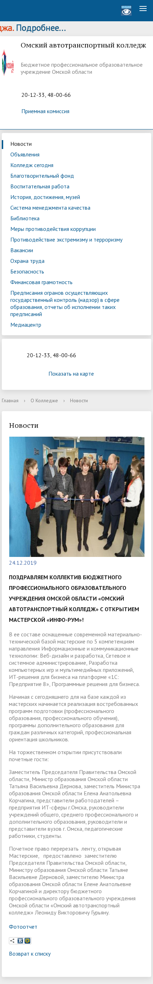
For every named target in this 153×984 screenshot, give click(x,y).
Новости (21, 143)
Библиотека (24, 218)
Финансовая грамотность (41, 282)
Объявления (24, 154)
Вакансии (21, 250)
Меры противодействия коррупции (53, 228)
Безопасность (27, 271)
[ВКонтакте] (20, 941)
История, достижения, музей (45, 196)
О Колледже (44, 400)
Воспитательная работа (39, 186)
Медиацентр (25, 324)
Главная (10, 400)
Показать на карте (71, 373)
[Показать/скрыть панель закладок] (12, 940)
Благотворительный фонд (42, 175)
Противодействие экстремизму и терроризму (66, 239)
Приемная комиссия (45, 111)
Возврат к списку (30, 953)
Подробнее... (33, 27)
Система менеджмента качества (50, 207)
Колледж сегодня (31, 164)
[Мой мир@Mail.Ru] (27, 941)
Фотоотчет (23, 926)
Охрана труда (27, 260)
